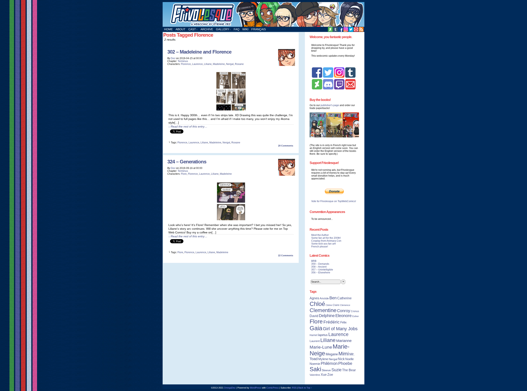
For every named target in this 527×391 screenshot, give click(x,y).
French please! (319, 246)
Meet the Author (320, 235)
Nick (341, 359)
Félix (343, 322)
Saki (315, 369)
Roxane (239, 64)
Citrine (329, 305)
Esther (355, 316)
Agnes (314, 298)
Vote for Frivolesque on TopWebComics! (333, 201)
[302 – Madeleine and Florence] (231, 109)
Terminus (183, 61)
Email (356, 29)
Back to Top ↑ (305, 387)
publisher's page (330, 105)
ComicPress (272, 387)
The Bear (349, 370)
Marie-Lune (321, 347)
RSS (361, 29)
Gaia (316, 328)
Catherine (344, 298)
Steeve (326, 370)
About (180, 29)
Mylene (323, 359)
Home (168, 29)
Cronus (355, 311)
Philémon (329, 363)
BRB (313, 261)
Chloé (317, 303)
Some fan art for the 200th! (326, 237)
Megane (332, 354)
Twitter (350, 29)
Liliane (208, 64)
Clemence (345, 305)
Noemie (315, 363)
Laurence (197, 64)
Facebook (340, 29)
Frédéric (331, 322)
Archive (207, 29)
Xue (324, 374)
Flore (184, 173)
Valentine (315, 374)
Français (258, 29)
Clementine (323, 310)
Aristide (324, 298)
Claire (336, 305)
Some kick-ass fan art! (323, 243)
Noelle (349, 359)
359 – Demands (320, 263)
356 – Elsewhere (320, 272)
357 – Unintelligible (322, 269)
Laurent (315, 341)
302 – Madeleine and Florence (199, 52)
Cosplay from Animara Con (326, 240)
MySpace (345, 29)
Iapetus (323, 335)
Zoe (330, 374)
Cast (193, 29)
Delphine (327, 315)
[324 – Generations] (231, 219)
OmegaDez (230, 387)
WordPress (255, 387)
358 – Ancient (318, 266)
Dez (173, 58)
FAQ (236, 29)
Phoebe (345, 363)
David (314, 316)
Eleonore (343, 315)
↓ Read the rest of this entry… (187, 126)
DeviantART (330, 29)
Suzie (336, 370)
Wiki (245, 29)
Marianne (344, 340)
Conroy (343, 310)
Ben (333, 298)
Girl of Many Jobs (340, 328)
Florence (186, 64)
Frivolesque (263, 14)
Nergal (230, 64)
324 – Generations (186, 161)
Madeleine (219, 64)
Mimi (343, 353)
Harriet (313, 335)
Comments (285, 145)
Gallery (223, 29)
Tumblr (335, 29)
